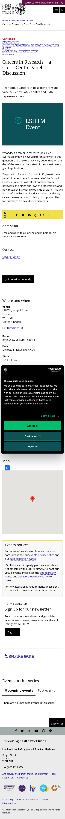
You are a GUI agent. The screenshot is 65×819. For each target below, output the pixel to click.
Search (62, 10)
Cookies (45, 799)
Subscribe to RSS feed (21, 655)
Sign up (12, 632)
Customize (31, 436)
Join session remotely (18, 279)
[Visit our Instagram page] (43, 731)
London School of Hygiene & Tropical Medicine (14, 10)
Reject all (32, 446)
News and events (18, 20)
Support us (7, 777)
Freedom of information (27, 799)
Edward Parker (11, 256)
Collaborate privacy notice (33, 576)
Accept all (32, 425)
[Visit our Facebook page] (16, 731)
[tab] (18, 691)
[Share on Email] (42, 214)
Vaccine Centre (10, 42)
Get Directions (10, 328)
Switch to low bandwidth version (41, 2)
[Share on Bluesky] (23, 214)
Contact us (22, 777)
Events (31, 20)
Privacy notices (9, 803)
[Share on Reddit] (35, 214)
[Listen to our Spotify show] (50, 731)
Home (5, 20)
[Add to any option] (48, 214)
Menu (56, 10)
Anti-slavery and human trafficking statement (25, 773)
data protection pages (23, 559)
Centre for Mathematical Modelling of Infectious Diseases (30, 47)
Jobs (54, 773)
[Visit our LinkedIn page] (29, 731)
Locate (7, 467)
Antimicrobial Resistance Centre (20, 51)
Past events (46, 690)
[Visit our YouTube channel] (36, 731)
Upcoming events (19, 690)
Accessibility (7, 799)
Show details (48, 415)
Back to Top (57, 723)
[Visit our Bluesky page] (22, 731)
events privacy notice (41, 555)
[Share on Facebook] (17, 214)
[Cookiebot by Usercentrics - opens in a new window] (47, 370)
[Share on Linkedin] (29, 214)
